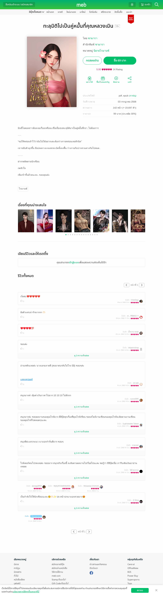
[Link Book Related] (26, 220)
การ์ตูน (17, 568)
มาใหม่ (82, 12)
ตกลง (140, 590)
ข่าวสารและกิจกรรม (98, 564)
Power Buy (133, 576)
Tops (130, 583)
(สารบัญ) (132, 96)
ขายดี (60, 12)
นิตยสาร (17, 572)
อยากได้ (89, 82)
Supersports (133, 579)
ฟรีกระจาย (106, 12)
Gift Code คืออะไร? (60, 583)
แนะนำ (129, 12)
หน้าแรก (50, 12)
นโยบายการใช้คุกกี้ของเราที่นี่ (26, 591)
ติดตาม (116, 82)
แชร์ (129, 82)
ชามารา (92, 38)
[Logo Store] (81, 5)
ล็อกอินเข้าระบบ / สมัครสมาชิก (19, 4)
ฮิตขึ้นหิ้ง (118, 12)
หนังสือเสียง (19, 579)
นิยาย (16, 564)
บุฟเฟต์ (17, 583)
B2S (129, 572)
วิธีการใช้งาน (57, 572)
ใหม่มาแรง (71, 12)
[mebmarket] (91, 572)
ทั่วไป (16, 576)
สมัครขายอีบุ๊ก (58, 564)
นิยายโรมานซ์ (101, 50)
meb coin (56, 576)
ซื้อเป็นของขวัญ (102, 82)
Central (131, 564)
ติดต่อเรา (94, 568)
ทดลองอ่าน (92, 60)
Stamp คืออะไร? (59, 579)
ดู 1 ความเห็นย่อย (81, 355)
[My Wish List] (132, 4)
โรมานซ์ (23, 188)
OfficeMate (133, 568)
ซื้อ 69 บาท (120, 60)
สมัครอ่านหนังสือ (59, 568)
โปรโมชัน (93, 12)
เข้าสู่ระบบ (74, 262)
